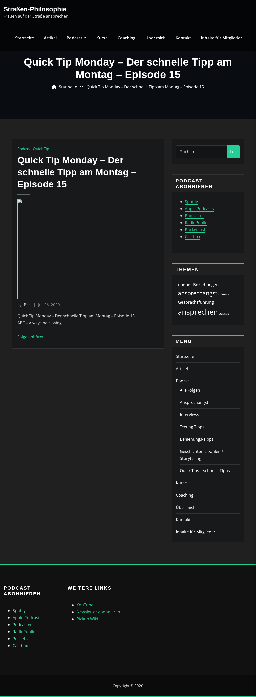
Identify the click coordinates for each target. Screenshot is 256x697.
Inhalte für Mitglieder (221, 38)
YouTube (85, 605)
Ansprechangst (194, 402)
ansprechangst (198, 293)
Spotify (191, 201)
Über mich (156, 38)
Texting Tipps (192, 427)
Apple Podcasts (199, 209)
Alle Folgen (190, 390)
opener (185, 285)
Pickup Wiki (87, 619)
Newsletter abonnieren (98, 612)
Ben (24, 304)
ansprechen (198, 312)
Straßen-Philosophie (35, 9)
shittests (223, 294)
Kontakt (183, 38)
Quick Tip (41, 148)
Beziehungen (206, 285)
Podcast (75, 38)
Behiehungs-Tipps (197, 439)
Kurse (102, 38)
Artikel (50, 38)
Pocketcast (195, 229)
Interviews (189, 415)
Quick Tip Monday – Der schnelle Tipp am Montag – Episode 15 (145, 87)
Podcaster (194, 215)
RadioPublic (196, 223)
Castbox (192, 237)
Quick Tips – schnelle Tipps (205, 471)
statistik (224, 314)
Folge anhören (31, 337)
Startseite (24, 38)
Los (233, 151)
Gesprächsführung (196, 302)
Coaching (127, 38)
